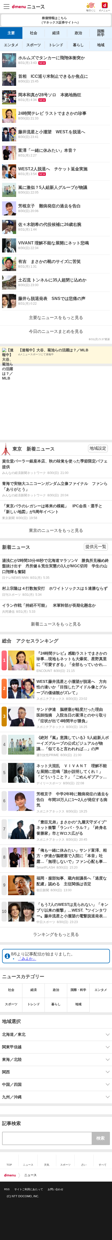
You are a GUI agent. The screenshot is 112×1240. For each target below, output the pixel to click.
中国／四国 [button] (12, 1084)
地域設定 (98, 448)
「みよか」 (27, 958)
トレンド (56, 45)
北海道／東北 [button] (14, 1034)
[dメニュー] (10, 1175)
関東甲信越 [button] (12, 1047)
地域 (100, 45)
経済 (56, 33)
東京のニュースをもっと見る (56, 530)
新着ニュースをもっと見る (56, 624)
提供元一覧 (95, 546)
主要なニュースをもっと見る (56, 317)
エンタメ (11, 45)
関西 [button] (6, 1072)
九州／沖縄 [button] (12, 1097)
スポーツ (33, 45)
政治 (78, 33)
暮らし (78, 45)
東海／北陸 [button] (12, 1059)
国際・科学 (78, 990)
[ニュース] (28, 7)
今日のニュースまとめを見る (56, 331)
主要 (11, 33)
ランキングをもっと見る (56, 934)
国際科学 (100, 33)
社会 (33, 33)
